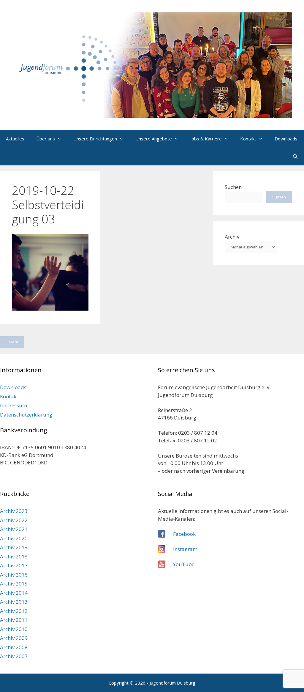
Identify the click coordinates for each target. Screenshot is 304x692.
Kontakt (248, 139)
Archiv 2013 (14, 601)
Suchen (233, 187)
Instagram (185, 549)
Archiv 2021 (14, 529)
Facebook (184, 533)
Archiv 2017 (14, 565)
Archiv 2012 (14, 611)
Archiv (232, 236)
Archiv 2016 (14, 574)
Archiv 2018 (14, 556)
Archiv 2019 (14, 547)
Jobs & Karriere (206, 139)
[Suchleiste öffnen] (295, 156)
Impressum (13, 405)
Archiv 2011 (14, 619)
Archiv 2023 (14, 511)
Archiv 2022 (14, 520)
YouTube (183, 564)
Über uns (45, 139)
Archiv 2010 (14, 629)
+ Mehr (12, 342)
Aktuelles (15, 139)
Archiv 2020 (14, 538)
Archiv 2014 (14, 592)
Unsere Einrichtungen (95, 139)
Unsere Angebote (153, 139)
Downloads (286, 139)
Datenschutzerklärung (26, 414)
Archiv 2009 (14, 638)
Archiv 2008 (14, 647)
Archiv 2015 (14, 583)
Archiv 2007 (14, 656)
